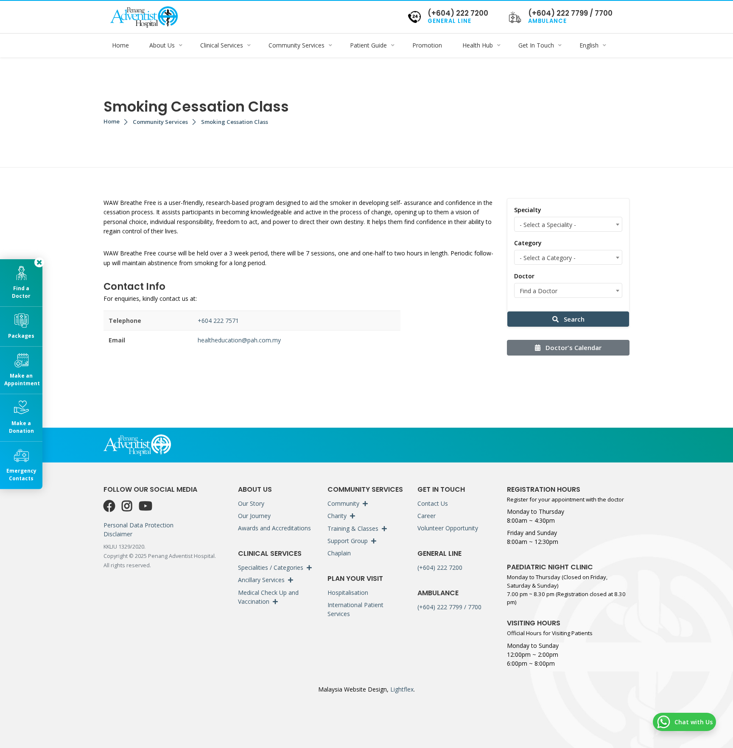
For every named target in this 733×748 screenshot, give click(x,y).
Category (528, 243)
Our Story (251, 503)
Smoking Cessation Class (234, 122)
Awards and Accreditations (274, 528)
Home (112, 121)
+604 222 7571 (218, 321)
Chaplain (339, 553)
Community (343, 503)
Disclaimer (118, 534)
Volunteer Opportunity (447, 528)
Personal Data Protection (138, 525)
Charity (337, 516)
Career (426, 516)
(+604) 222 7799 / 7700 (449, 607)
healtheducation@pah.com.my (239, 340)
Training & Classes (352, 528)
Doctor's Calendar (573, 347)
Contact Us (432, 503)
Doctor (524, 276)
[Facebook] (111, 506)
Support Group (347, 541)
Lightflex (401, 689)
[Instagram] (128, 506)
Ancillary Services (261, 580)
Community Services (160, 122)
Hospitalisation (347, 592)
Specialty (527, 210)
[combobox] (568, 224)
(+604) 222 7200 (439, 567)
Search (573, 319)
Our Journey (254, 516)
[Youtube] (145, 506)
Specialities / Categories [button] (270, 567)
